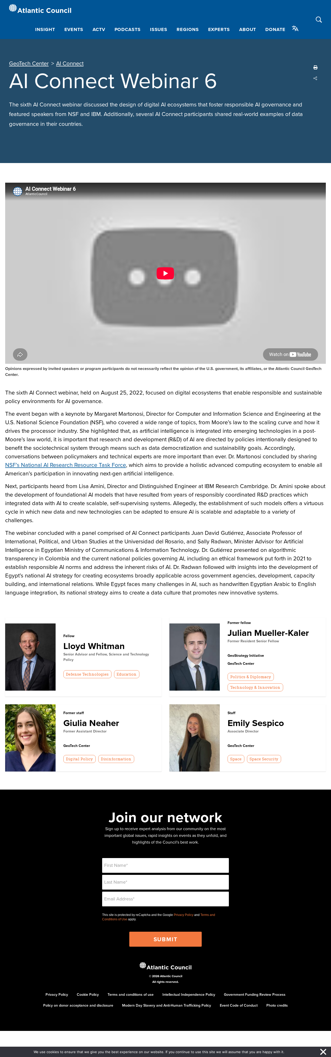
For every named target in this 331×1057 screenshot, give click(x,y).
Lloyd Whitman (94, 645)
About (247, 29)
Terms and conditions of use (131, 994)
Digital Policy (79, 758)
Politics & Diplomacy (250, 676)
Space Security (264, 758)
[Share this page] (315, 78)
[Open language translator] (295, 28)
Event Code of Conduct (239, 1005)
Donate (275, 29)
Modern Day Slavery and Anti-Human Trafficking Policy (166, 1005)
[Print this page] (315, 67)
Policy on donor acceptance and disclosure (78, 1005)
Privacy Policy (183, 915)
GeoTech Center (29, 63)
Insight (45, 29)
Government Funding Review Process (254, 994)
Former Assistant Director (85, 731)
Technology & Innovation (255, 687)
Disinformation (116, 758)
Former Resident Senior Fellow (253, 641)
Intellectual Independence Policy (188, 994)
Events (73, 29)
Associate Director (243, 731)
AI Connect (70, 63)
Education (127, 674)
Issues (158, 29)
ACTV (99, 29)
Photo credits (277, 1005)
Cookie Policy (88, 994)
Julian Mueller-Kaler (268, 632)
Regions (188, 29)
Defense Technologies (87, 674)
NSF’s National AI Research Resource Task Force (65, 465)
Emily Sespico (256, 722)
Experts (219, 29)
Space (236, 758)
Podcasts (128, 29)
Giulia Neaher (91, 722)
